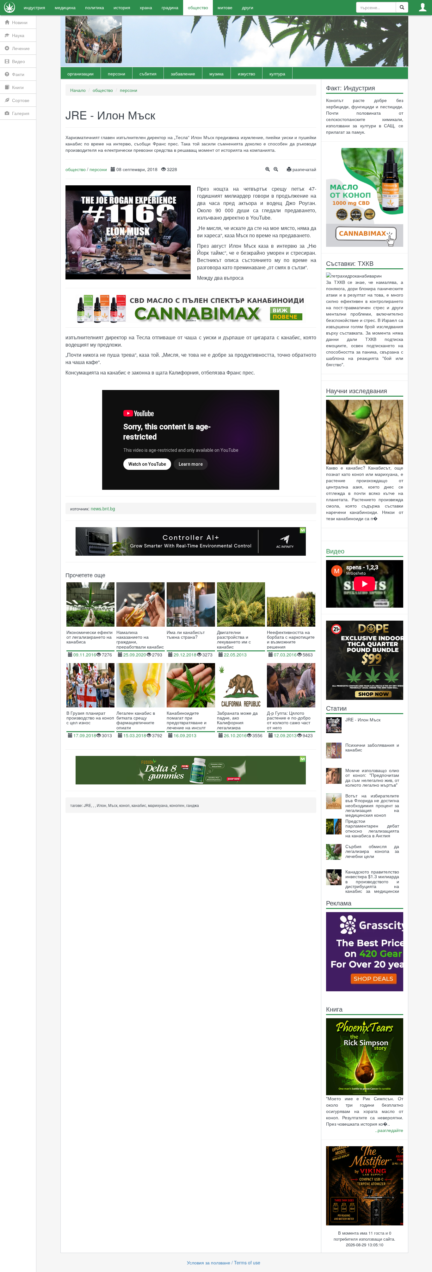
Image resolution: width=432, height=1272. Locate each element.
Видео (335, 550)
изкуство (246, 73)
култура (277, 73)
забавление (183, 73)
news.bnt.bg (103, 508)
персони (116, 73)
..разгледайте (389, 1130)
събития (148, 73)
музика (216, 73)
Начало (78, 90)
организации (80, 73)
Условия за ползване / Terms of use (223, 1262)
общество (103, 90)
